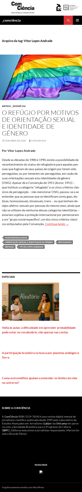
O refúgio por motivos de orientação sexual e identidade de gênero (40, 123)
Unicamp (61, 423)
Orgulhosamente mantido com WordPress (23, 487)
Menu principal (77, 20)
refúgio (9, 247)
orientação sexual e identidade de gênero (29, 242)
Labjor (47, 423)
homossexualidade (16, 237)
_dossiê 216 (19, 106)
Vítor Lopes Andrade (31, 247)
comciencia (38, 140)
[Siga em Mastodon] (41, 471)
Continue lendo (57, 224)
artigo (6, 106)
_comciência (11, 20)
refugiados (65, 242)
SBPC (6, 430)
